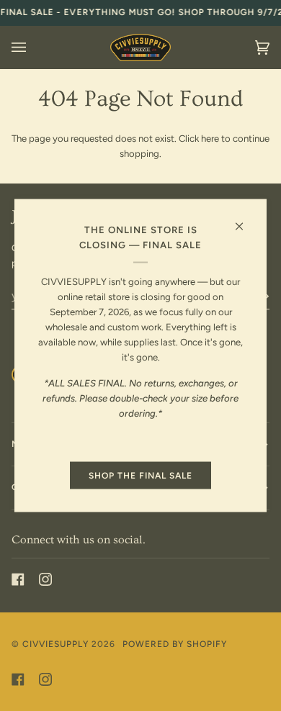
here (210, 138)
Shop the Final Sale (140, 476)
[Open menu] (33, 47)
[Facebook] (18, 579)
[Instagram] (45, 579)
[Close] (245, 220)
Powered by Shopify (174, 644)
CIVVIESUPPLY (55, 644)
